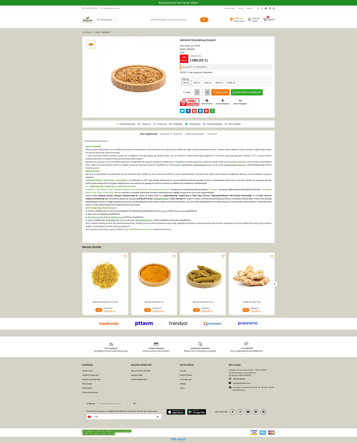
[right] (274, 284)
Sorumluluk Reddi (90, 392)
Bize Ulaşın (87, 383)
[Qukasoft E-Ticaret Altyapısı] (178, 440)
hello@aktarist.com (241, 383)
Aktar (182, 388)
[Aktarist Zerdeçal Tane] (202, 276)
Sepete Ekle (222, 92)
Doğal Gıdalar (186, 375)
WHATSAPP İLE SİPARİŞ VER (248, 92)
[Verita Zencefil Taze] (251, 276)
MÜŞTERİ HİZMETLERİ (141, 364)
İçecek (183, 370)
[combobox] (90, 416)
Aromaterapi (186, 379)
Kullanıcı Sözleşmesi (91, 379)
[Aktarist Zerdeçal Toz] (154, 276)
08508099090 (238, 379)
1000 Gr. (219, 82)
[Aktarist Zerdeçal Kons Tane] (105, 276)
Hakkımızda (87, 370)
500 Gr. (208, 82)
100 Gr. (186, 82)
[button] (269, 19)
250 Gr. (197, 82)
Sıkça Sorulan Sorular (140, 370)
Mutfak (183, 383)
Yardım (241, 8)
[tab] (149, 134)
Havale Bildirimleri (139, 379)
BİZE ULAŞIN (235, 364)
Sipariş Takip (229, 8)
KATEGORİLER (187, 364)
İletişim (250, 8)
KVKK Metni (87, 388)
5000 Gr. (231, 82)
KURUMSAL (87, 364)
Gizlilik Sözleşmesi (90, 375)
